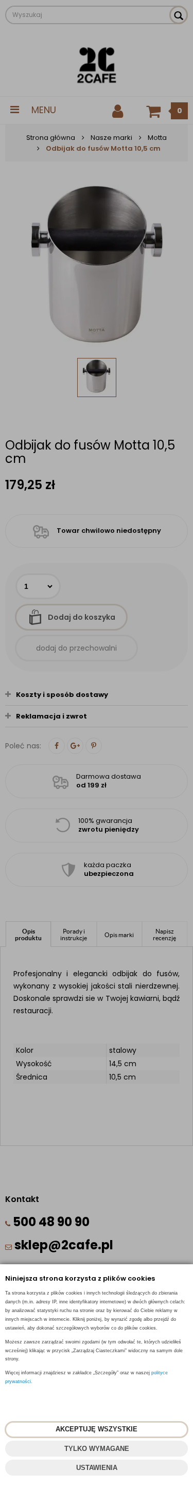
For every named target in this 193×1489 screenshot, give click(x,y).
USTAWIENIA (96, 1468)
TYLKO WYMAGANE (96, 1448)
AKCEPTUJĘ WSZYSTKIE (96, 1429)
